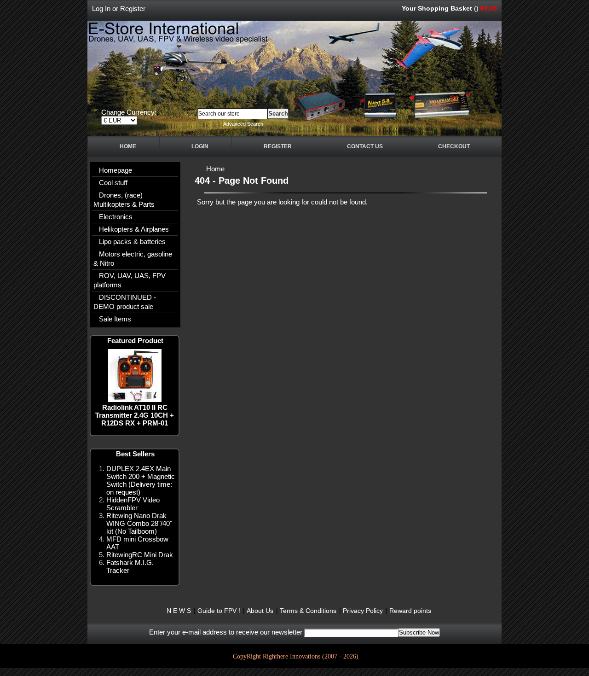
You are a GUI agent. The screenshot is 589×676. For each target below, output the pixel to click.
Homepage (115, 170)
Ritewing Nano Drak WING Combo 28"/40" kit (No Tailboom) (139, 523)
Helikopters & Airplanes (134, 229)
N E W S (179, 610)
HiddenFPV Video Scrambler (133, 504)
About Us (260, 610)
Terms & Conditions (308, 610)
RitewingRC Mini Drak (139, 555)
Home (128, 146)
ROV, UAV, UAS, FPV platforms (129, 280)
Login (199, 146)
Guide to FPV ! (218, 610)
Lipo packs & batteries (132, 241)
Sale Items (115, 319)
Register (132, 8)
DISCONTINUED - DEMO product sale (124, 301)
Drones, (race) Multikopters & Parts (124, 199)
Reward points (410, 610)
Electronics (116, 217)
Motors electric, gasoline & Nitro (132, 258)
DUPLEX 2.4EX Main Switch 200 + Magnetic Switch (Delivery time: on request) (140, 480)
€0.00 (488, 8)
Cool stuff (113, 182)
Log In (101, 8)
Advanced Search (243, 124)
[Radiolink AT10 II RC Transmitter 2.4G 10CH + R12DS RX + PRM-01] (135, 399)
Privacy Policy (363, 610)
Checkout (454, 146)
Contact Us (365, 146)
